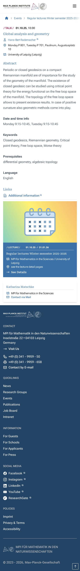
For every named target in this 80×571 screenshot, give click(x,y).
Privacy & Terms (14, 523)
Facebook (16, 473)
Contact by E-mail (21, 367)
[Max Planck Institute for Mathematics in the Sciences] (6, 18)
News (7, 386)
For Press (9, 455)
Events (7, 398)
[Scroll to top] (75, 566)
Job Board (10, 410)
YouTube (15, 492)
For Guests (10, 436)
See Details (18, 272)
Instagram (16, 479)
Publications (11, 404)
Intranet (8, 417)
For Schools (11, 442)
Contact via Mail (21, 297)
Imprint (8, 516)
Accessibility (11, 529)
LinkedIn (15, 485)
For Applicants (13, 448)
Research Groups (15, 392)
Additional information (24, 195)
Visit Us (14, 349)
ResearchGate (19, 498)
